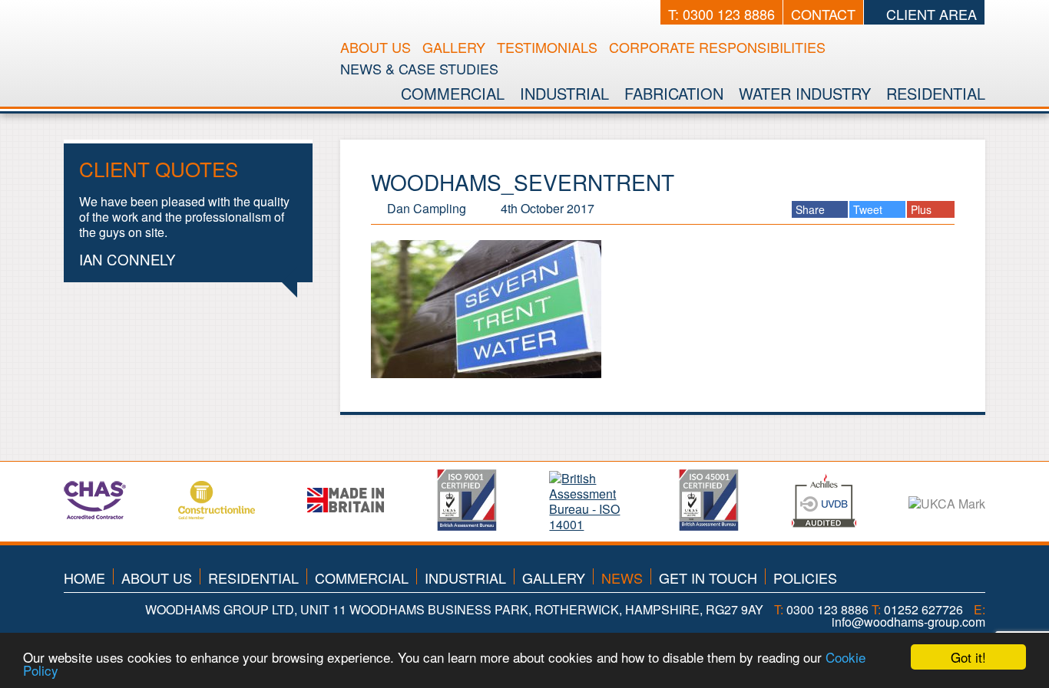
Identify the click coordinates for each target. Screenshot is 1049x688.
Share (812, 209)
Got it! (968, 657)
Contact (823, 14)
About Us (375, 47)
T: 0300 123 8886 (721, 14)
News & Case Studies (419, 68)
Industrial (564, 93)
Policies (805, 578)
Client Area (929, 14)
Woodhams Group (193, 41)
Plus (923, 209)
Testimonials (547, 47)
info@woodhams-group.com (908, 621)
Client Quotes (158, 168)
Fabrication (673, 93)
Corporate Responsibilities (717, 47)
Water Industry (805, 93)
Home (84, 578)
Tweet (869, 209)
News (622, 578)
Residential (935, 93)
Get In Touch (708, 578)
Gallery (453, 47)
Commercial (453, 93)
